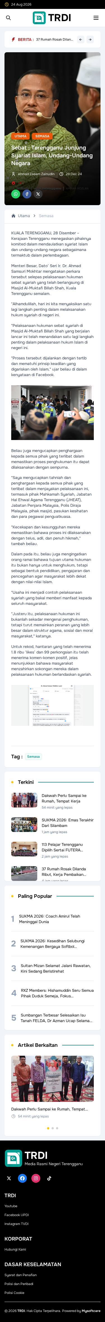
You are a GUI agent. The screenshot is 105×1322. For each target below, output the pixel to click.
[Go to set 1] (48, 1128)
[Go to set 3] (57, 1128)
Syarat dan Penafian (20, 1275)
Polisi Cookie (14, 1293)
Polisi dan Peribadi (18, 1284)
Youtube (10, 1206)
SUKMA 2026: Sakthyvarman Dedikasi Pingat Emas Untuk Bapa (54, 37)
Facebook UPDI (16, 1215)
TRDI (21, 1311)
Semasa (42, 136)
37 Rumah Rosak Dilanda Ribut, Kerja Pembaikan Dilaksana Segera (55, 41)
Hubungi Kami (15, 1249)
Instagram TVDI (16, 1224)
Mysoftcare (91, 1311)
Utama (20, 136)
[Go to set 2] (53, 1128)
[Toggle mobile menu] (96, 17)
